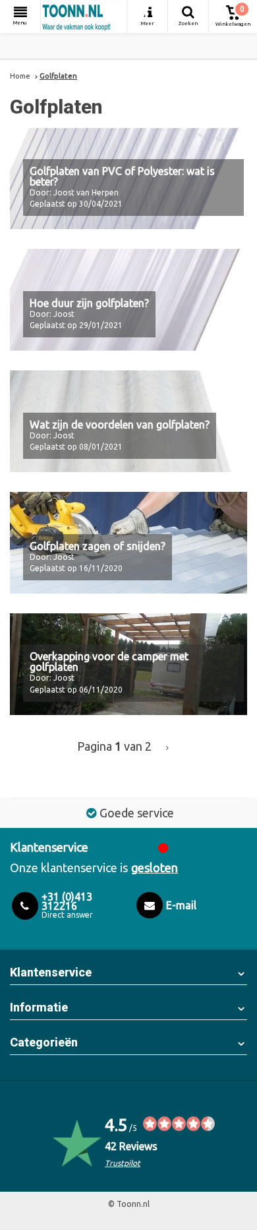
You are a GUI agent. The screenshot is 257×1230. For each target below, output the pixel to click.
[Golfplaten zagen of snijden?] (128, 543)
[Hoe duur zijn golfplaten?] (128, 300)
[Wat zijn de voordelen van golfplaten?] (128, 421)
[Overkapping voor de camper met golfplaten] (128, 664)
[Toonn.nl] (84, 16)
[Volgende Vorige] (167, 748)
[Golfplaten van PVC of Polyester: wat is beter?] (128, 179)
